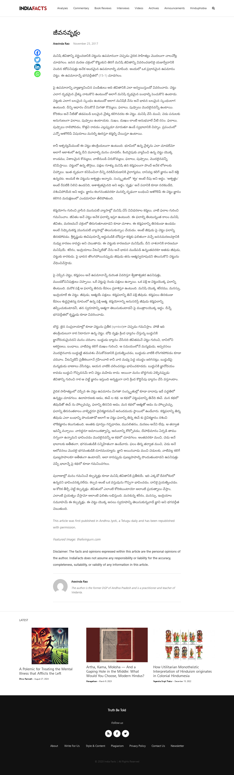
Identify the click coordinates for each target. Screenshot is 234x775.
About (54, 746)
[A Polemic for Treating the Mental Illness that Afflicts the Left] (50, 646)
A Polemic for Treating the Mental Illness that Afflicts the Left (46, 671)
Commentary (81, 8)
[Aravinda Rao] (60, 592)
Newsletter (177, 746)
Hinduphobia (198, 8)
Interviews (123, 8)
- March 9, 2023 (105, 681)
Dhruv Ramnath (25, 679)
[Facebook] (37, 52)
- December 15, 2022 (182, 681)
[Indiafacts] (33, 8)
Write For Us (72, 746)
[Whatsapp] (37, 74)
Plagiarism (117, 746)
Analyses (62, 8)
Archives (154, 8)
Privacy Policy (137, 746)
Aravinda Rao (61, 43)
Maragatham (91, 681)
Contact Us (158, 746)
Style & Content (95, 746)
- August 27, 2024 (41, 679)
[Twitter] (37, 59)
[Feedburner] (108, 733)
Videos (139, 8)
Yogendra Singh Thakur (162, 681)
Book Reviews (103, 8)
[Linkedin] (37, 67)
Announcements (174, 8)
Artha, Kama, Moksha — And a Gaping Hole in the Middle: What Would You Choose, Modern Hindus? (115, 671)
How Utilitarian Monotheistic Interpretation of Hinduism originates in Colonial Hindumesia (182, 671)
